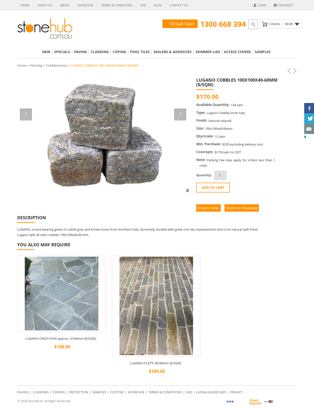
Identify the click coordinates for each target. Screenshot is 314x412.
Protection (78, 392)
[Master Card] (279, 401)
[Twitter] (239, 402)
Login (261, 5)
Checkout (285, 5)
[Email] (269, 97)
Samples (263, 51)
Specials (62, 51)
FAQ (143, 5)
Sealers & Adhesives (173, 51)
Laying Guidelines (211, 392)
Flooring (36, 65)
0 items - (281, 24)
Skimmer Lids (208, 51)
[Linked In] (263, 97)
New (46, 51)
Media (64, 5)
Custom (116, 392)
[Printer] (275, 97)
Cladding (100, 51)
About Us (45, 5)
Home (25, 5)
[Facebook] (257, 97)
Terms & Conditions (116, 5)
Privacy (236, 392)
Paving (80, 51)
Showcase (85, 5)
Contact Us (179, 5)
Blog (158, 5)
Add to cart (213, 187)
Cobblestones (56, 65)
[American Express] (291, 401)
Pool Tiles (140, 51)
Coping (119, 51)
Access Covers (237, 51)
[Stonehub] (45, 28)
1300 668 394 (223, 24)
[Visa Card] (268, 401)
